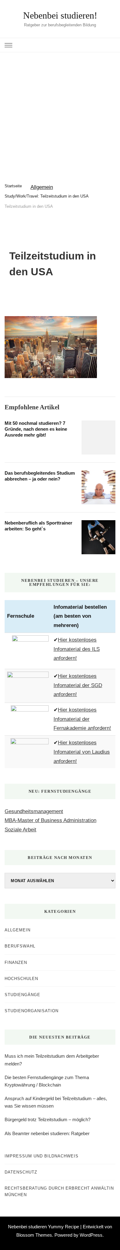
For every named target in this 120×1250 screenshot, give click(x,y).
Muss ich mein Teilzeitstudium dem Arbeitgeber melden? (52, 1059)
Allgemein (41, 187)
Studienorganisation (31, 1010)
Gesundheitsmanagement (34, 811)
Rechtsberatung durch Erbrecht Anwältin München (59, 1191)
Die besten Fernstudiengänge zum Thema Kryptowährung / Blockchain (47, 1081)
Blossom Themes (34, 1235)
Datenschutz (21, 1172)
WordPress (91, 1235)
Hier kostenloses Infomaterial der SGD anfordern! (78, 685)
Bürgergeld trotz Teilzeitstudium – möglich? (47, 1119)
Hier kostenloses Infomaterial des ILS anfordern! (77, 649)
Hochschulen (21, 978)
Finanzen (16, 962)
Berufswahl (20, 946)
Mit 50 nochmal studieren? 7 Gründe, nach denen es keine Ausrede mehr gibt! (36, 428)
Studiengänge (22, 994)
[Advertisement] (60, 115)
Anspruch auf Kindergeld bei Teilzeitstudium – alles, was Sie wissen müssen (56, 1102)
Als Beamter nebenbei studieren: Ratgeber (47, 1133)
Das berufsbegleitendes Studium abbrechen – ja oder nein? (40, 475)
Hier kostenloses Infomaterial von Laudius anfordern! (82, 752)
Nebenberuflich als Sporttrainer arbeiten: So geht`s (38, 525)
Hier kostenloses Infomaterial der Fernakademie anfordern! (82, 719)
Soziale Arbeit (20, 830)
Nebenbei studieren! (60, 15)
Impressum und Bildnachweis (41, 1156)
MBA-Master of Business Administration (50, 820)
